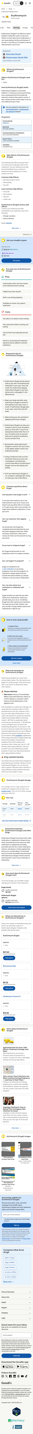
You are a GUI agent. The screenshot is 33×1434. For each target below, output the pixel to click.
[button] (18, 3)
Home (3, 9)
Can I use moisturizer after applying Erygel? (14, 520)
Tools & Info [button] (5, 1297)
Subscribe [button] (22, 1356)
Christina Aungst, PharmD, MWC (17, 57)
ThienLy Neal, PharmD (13, 54)
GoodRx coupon (6, 791)
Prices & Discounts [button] (7, 1292)
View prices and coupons (16, 907)
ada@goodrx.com (20, 1394)
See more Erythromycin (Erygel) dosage (15, 821)
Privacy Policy (26, 1238)
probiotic (19, 736)
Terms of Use (5, 1238)
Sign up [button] (16, 1225)
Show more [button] (7, 1282)
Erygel (4, 123)
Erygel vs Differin (10, 1262)
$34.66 (20, 809)
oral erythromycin (12, 109)
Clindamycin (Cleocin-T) (12, 996)
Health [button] (3, 1302)
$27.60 (20, 814)
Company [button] (4, 1313)
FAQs (8, 28)
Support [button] (4, 1308)
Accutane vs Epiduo (10, 1277)
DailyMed (9, 223)
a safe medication (8, 569)
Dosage (25, 28)
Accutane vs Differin (11, 1272)
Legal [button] (3, 1318)
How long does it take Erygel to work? (14, 495)
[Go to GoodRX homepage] (6, 3)
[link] (16, 1049)
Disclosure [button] (26, 234)
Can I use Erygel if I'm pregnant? (13, 561)
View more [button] (15, 228)
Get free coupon (16, 658)
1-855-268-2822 (9, 1394)
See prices (16, 260)
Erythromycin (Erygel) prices (9, 11)
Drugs (10, 9)
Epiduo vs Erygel (9, 1258)
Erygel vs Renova (10, 1267)
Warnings (16, 28)
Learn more (16, 663)
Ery (8, 123)
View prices (9, 958)
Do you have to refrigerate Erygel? (13, 545)
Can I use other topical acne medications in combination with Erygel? (13, 587)
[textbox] (16, 1214)
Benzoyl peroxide (9, 966)
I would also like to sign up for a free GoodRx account (17, 1220)
